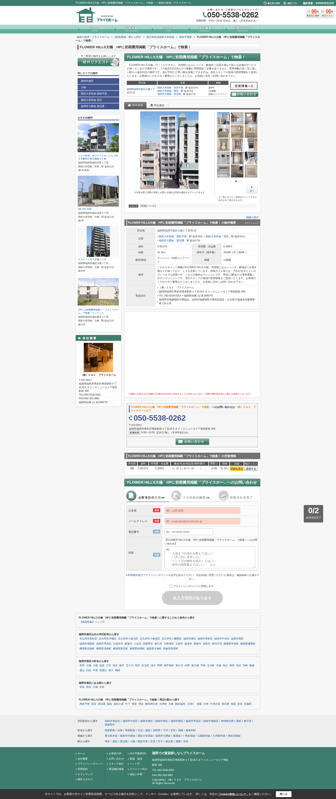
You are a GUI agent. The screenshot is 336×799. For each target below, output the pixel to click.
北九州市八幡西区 (172, 638)
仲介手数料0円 (138, 753)
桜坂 (233, 704)
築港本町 (191, 730)
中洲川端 (215, 704)
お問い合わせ (116, 758)
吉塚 (119, 730)
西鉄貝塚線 (234, 735)
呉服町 (248, 704)
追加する (251, 468)
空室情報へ (243, 85)
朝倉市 (197, 643)
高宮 (176, 91)
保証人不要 (136, 774)
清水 (153, 665)
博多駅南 (110, 730)
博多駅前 (130, 730)
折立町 (145, 665)
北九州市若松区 (88, 638)
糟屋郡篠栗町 (248, 643)
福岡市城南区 (87, 643)
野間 (159, 665)
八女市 (137, 643)
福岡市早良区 (103, 643)
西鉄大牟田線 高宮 (91, 100)
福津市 (188, 643)
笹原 (82, 687)
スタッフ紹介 (116, 763)
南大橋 (195, 665)
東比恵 (225, 704)
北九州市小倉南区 (150, 638)
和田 (231, 665)
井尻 (82, 665)
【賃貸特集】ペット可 (92, 622)
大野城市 (169, 643)
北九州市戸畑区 (107, 638)
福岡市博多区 (205, 638)
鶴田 (117, 670)
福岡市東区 (189, 638)
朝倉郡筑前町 (170, 648)
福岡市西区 (237, 638)
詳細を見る (237, 468)
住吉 (140, 730)
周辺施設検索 (116, 769)
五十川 (129, 665)
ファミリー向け (138, 769)
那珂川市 (217, 643)
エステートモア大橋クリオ (92, 259)
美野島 (156, 730)
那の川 (179, 665)
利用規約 (133, 575)
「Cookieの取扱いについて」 (232, 794)
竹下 (127, 704)
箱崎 (180, 730)
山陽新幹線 (204, 735)
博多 (134, 704)
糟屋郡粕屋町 (137, 648)
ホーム (81, 753)
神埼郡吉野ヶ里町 (231, 721)
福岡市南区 (139, 89)
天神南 (163, 704)
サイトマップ (85, 774)
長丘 (225, 665)
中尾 (95, 670)
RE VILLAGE (85, 209)
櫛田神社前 (151, 704)
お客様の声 (115, 753)
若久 (111, 670)
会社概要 (83, 758)
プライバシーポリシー (155, 575)
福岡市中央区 (221, 638)
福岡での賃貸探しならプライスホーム (178, 753)
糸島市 (206, 643)
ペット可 (135, 763)
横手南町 (169, 665)
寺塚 (218, 665)
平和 (203, 665)
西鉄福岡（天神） (185, 704)
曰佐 (88, 670)
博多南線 (190, 735)
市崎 (245, 665)
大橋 (95, 665)
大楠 (147, 89)
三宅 (108, 665)
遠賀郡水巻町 (154, 648)
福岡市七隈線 (165, 94)
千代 (165, 730)
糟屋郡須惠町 (103, 648)
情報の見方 (252, 217)
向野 (187, 665)
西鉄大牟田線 (165, 87)
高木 (115, 665)
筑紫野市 (148, 643)
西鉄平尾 (178, 87)
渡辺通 (177, 94)
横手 (121, 665)
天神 (205, 704)
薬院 (109, 704)
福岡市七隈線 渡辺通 (92, 106)
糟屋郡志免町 (87, 648)
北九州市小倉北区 (128, 638)
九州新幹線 (219, 735)
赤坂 (239, 704)
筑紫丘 (103, 670)
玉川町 (211, 665)
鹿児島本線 (111, 735)
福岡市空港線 (127, 735)
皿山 (82, 670)
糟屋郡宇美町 (231, 643)
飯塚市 (128, 643)
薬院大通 (119, 704)
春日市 (158, 643)
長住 (238, 665)
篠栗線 (177, 735)
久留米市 (118, 643)
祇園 (199, 704)
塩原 (101, 665)
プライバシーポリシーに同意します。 (194, 586)
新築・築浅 (136, 758)
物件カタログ (85, 779)
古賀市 (179, 643)
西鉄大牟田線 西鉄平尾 (94, 93)
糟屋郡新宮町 (120, 648)
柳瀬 (251, 665)
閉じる (283, 794)
